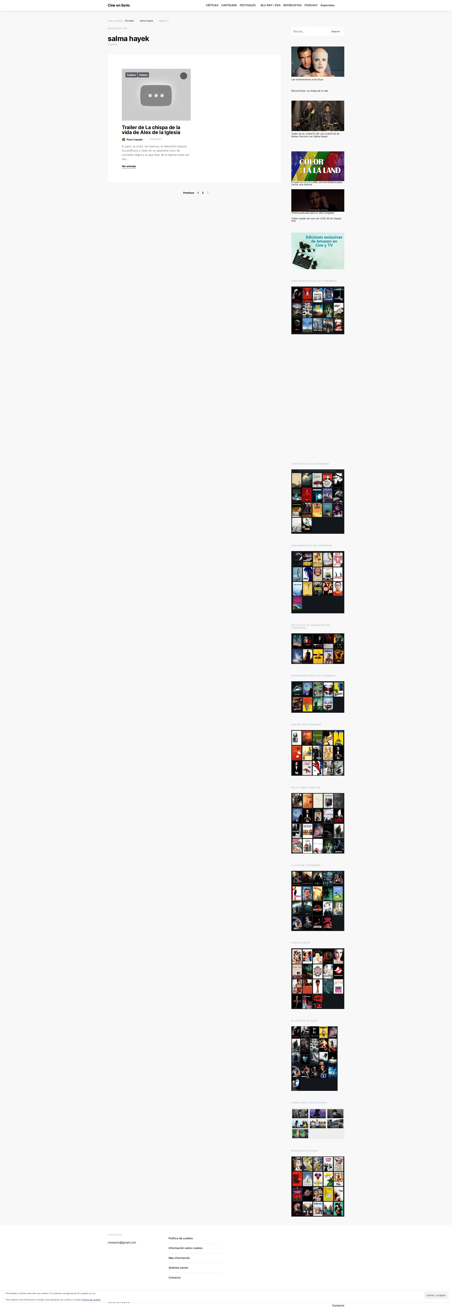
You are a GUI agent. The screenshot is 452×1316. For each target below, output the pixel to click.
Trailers (131, 74)
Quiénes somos (178, 1267)
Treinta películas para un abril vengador (313, 212)
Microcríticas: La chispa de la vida (309, 90)
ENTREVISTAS (292, 5)
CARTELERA (229, 5)
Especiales (327, 5)
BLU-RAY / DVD (271, 5)
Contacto (175, 1277)
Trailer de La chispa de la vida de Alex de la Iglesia (151, 129)
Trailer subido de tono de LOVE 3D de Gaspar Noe (316, 219)
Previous (188, 192)
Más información (179, 1258)
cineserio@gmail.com (122, 1242)
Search (335, 31)
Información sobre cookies (186, 1248)
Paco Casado (135, 139)
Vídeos (143, 74)
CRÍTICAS (212, 5)
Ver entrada (129, 166)
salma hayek (146, 20)
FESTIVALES (248, 5)
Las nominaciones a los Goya (307, 79)
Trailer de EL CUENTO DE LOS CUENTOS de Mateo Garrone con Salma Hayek (315, 135)
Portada (129, 20)
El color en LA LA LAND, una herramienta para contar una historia (316, 183)
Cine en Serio (119, 5)
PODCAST (311, 5)
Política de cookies (181, 1238)
